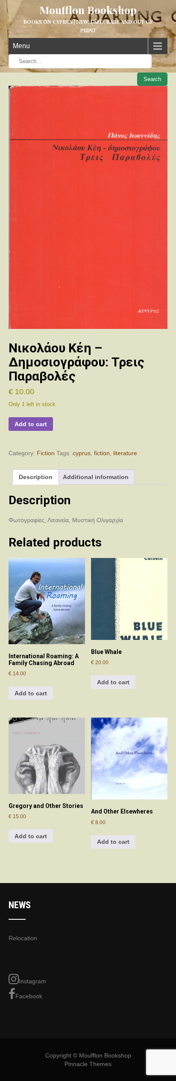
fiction (102, 453)
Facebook (28, 996)
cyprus (82, 453)
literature (125, 453)
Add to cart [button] (31, 693)
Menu (21, 45)
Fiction (46, 453)
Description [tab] (36, 477)
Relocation (23, 938)
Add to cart (31, 424)
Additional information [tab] (96, 477)
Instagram (32, 981)
